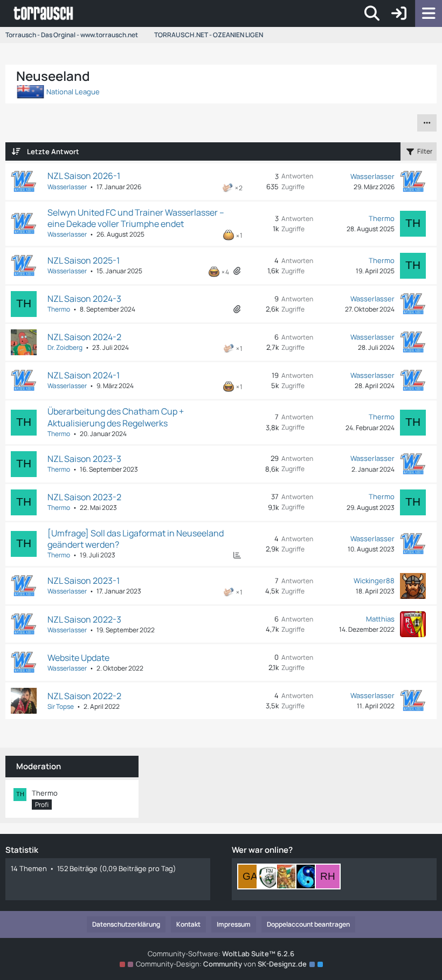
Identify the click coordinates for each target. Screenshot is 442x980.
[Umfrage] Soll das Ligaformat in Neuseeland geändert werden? (135, 538)
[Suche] (372, 13)
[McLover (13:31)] (269, 876)
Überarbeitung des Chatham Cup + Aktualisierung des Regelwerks (115, 417)
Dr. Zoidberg (64, 347)
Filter (424, 151)
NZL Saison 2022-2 (84, 696)
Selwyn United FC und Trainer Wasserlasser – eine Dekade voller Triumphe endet (135, 218)
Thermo (382, 218)
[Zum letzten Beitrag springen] (413, 182)
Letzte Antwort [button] (53, 151)
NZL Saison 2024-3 (84, 299)
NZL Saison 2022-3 (84, 619)
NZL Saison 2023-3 (84, 459)
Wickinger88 (374, 580)
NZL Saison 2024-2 (84, 337)
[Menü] (428, 13)
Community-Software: (221, 953)
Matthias (380, 619)
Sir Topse (60, 706)
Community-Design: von (221, 964)
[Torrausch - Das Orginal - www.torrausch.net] (43, 13)
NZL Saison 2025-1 (83, 260)
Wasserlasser (67, 186)
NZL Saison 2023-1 (83, 580)
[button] (427, 123)
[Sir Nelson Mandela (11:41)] (289, 876)
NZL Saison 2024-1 (83, 375)
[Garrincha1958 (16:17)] (250, 876)
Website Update (78, 658)
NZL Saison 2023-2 (84, 497)
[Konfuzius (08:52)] (308, 876)
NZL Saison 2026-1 (83, 176)
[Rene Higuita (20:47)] (328, 876)
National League (72, 91)
